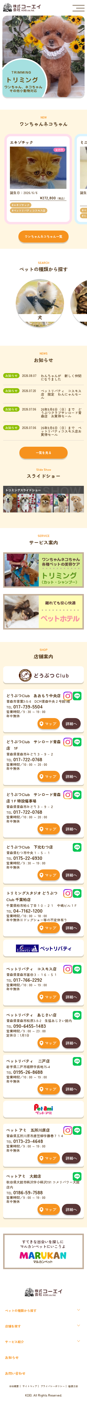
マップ (50, 723)
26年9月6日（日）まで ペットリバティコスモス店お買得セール (61, 431)
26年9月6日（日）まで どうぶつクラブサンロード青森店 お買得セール (61, 412)
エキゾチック (21, 205)
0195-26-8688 (28, 1071)
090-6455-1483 (29, 1025)
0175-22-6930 (27, 857)
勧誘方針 (73, 1386)
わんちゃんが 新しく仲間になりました (61, 377)
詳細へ (71, 723)
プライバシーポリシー (53, 1386)
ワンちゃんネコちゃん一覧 (43, 236)
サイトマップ (29, 1386)
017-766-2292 (27, 979)
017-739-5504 (28, 706)
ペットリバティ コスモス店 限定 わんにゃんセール (61, 394)
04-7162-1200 (28, 910)
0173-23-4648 (28, 1140)
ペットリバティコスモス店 (29, 210)
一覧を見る (43, 452)
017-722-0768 (27, 759)
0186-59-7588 (28, 1192)
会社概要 (14, 1386)
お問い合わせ (15, 1373)
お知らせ (12, 1357)
